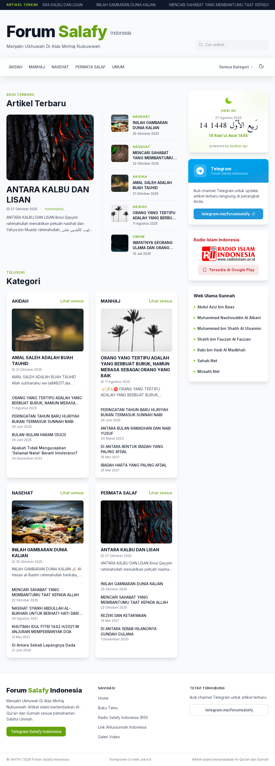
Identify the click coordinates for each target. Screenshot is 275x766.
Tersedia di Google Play (231, 269)
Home (103, 698)
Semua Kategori (234, 67)
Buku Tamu (108, 707)
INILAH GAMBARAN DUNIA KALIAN (125, 4)
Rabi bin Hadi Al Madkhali (221, 350)
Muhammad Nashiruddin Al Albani (229, 317)
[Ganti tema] (261, 67)
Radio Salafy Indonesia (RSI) (123, 717)
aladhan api (239, 146)
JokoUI (145, 759)
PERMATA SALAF (90, 67)
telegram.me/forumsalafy (226, 213)
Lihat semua (72, 301)
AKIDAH (15, 67)
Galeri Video (109, 737)
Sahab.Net (207, 360)
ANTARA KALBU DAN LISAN (59, 4)
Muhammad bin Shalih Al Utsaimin (229, 328)
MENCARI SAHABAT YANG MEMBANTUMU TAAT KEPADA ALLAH (220, 4)
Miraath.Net (208, 371)
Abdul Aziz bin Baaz (215, 307)
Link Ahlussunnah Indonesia (122, 727)
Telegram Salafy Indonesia (36, 731)
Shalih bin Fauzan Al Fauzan (224, 339)
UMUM (118, 67)
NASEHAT (60, 67)
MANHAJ (37, 67)
